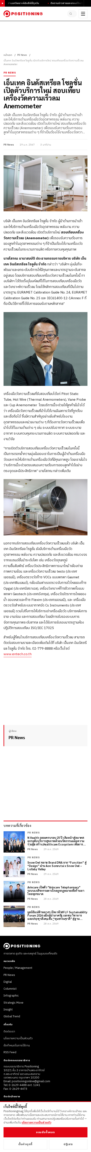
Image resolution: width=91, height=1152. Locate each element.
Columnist (10, 988)
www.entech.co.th (18, 654)
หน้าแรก (8, 55)
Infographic (11, 995)
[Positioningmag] (23, 13)
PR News (22, 55)
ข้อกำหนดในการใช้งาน (17, 1045)
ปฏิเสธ (68, 1144)
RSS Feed (10, 1052)
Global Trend (12, 1016)
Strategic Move (13, 1002)
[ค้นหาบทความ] (72, 13)
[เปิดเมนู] (83, 13)
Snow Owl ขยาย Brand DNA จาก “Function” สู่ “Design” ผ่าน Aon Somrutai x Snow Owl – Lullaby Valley (57, 866)
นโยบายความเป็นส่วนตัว (18, 1038)
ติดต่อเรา (9, 1031)
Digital (8, 981)
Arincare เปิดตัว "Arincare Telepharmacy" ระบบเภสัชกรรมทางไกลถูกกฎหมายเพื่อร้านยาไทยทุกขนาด (55, 891)
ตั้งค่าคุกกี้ (25, 1144)
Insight (8, 1009)
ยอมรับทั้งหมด (45, 1132)
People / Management (18, 968)
